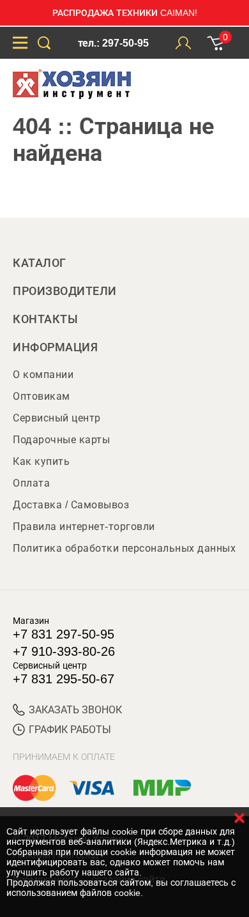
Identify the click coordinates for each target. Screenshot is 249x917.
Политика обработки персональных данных (124, 548)
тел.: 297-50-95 (113, 43)
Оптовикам (41, 396)
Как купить (41, 461)
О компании (43, 374)
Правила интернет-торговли (84, 526)
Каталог (39, 263)
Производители (65, 291)
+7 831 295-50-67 (63, 679)
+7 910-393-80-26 (64, 651)
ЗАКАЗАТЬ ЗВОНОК (75, 709)
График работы (70, 729)
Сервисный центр (57, 418)
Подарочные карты (61, 439)
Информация (55, 347)
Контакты (45, 319)
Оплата (31, 483)
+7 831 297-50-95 (63, 634)
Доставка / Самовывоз (71, 504)
